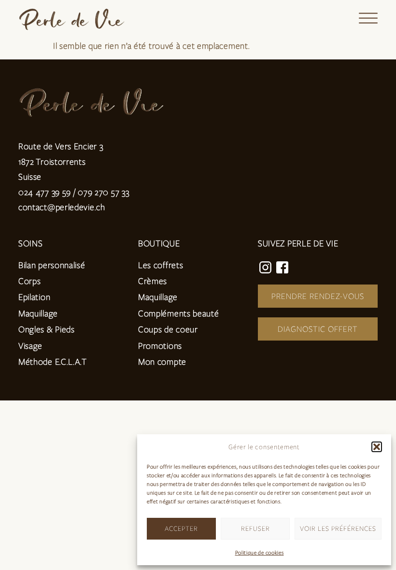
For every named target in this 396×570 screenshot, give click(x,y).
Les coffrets (160, 265)
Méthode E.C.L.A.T (52, 361)
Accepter (181, 528)
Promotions (160, 345)
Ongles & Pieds (46, 329)
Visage (30, 345)
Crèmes (152, 280)
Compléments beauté (178, 313)
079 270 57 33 (103, 192)
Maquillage (38, 313)
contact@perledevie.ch (61, 207)
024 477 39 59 (44, 192)
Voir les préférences (338, 528)
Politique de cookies (259, 552)
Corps (29, 280)
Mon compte (162, 361)
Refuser (255, 528)
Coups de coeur (168, 329)
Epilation (34, 296)
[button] (377, 447)
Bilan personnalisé (51, 265)
